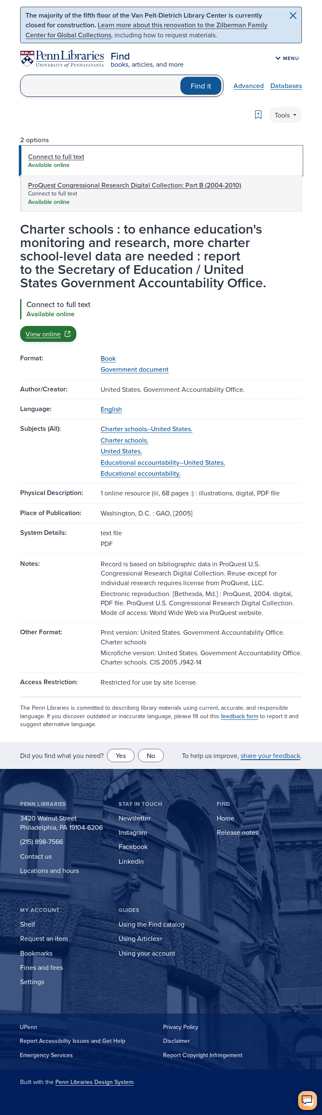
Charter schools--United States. (146, 428)
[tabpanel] (161, 320)
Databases (286, 85)
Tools (283, 115)
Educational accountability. (141, 473)
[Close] (293, 15)
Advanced (249, 85)
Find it (201, 86)
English (111, 409)
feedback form (239, 716)
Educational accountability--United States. (163, 462)
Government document (135, 369)
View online (43, 334)
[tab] (161, 160)
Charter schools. (124, 440)
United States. (121, 451)
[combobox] (100, 86)
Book (108, 358)
